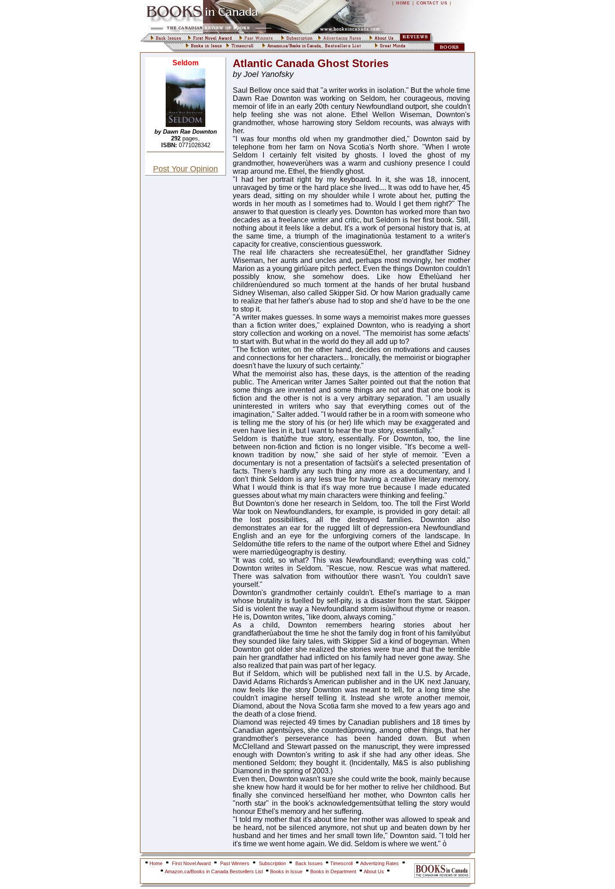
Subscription (272, 863)
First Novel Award (191, 863)
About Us (374, 871)
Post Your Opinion (185, 168)
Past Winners (234, 863)
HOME (403, 3)
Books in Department (333, 871)
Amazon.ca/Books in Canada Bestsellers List (214, 871)
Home (156, 863)
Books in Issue (286, 871)
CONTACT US (431, 3)
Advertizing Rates (379, 863)
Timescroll (341, 863)
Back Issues (309, 863)
